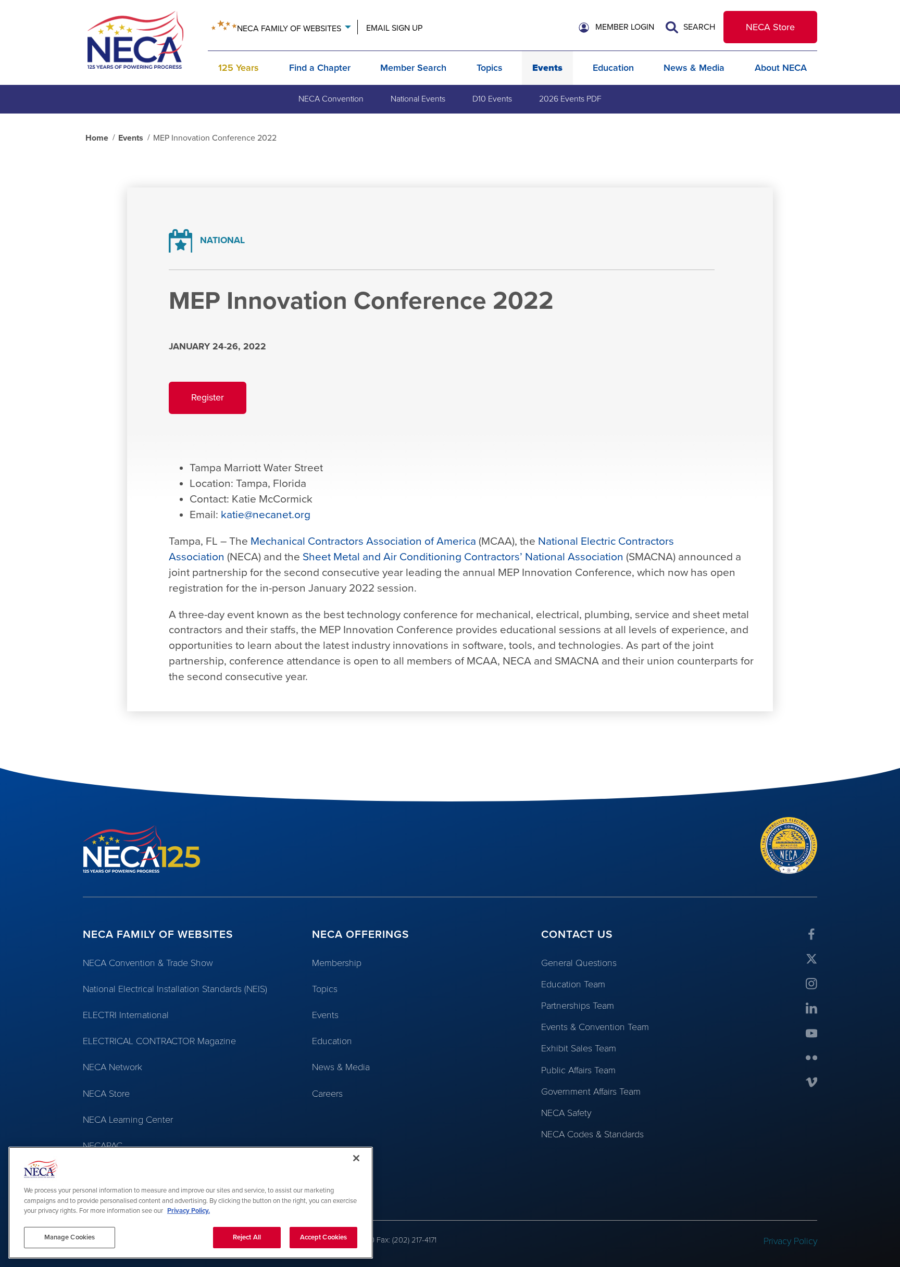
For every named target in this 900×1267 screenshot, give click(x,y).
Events (547, 67)
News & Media (694, 67)
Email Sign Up (394, 28)
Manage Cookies (69, 1237)
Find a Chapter (320, 67)
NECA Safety (566, 1113)
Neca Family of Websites (289, 28)
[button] (616, 27)
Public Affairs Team (578, 1070)
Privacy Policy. (188, 1211)
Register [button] (218, 402)
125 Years (238, 67)
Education (613, 67)
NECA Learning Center (128, 1119)
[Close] (356, 1158)
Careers (327, 1093)
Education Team (573, 984)
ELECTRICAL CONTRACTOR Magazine (159, 1041)
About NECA (781, 67)
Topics (490, 67)
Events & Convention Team (595, 1027)
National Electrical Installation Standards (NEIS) (175, 989)
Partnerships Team (577, 1005)
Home (96, 138)
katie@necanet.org (265, 514)
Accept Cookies (323, 1237)
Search (698, 27)
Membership (336, 963)
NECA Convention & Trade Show (148, 963)
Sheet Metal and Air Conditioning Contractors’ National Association (463, 556)
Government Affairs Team (591, 1091)
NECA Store (770, 27)
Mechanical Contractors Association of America (363, 541)
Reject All (247, 1237)
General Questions (579, 963)
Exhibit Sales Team (578, 1048)
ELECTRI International (126, 1015)
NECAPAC (102, 1145)
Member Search (413, 67)
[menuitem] (331, 99)
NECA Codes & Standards (592, 1134)
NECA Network (112, 1067)
